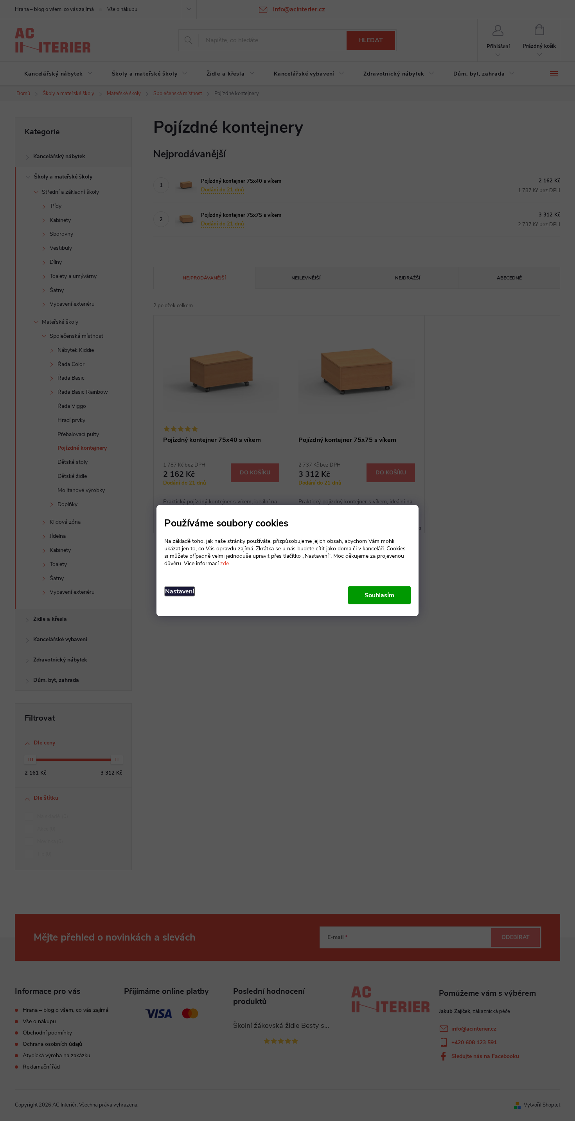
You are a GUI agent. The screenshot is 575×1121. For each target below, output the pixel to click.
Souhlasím (379, 595)
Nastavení (179, 591)
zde (224, 563)
